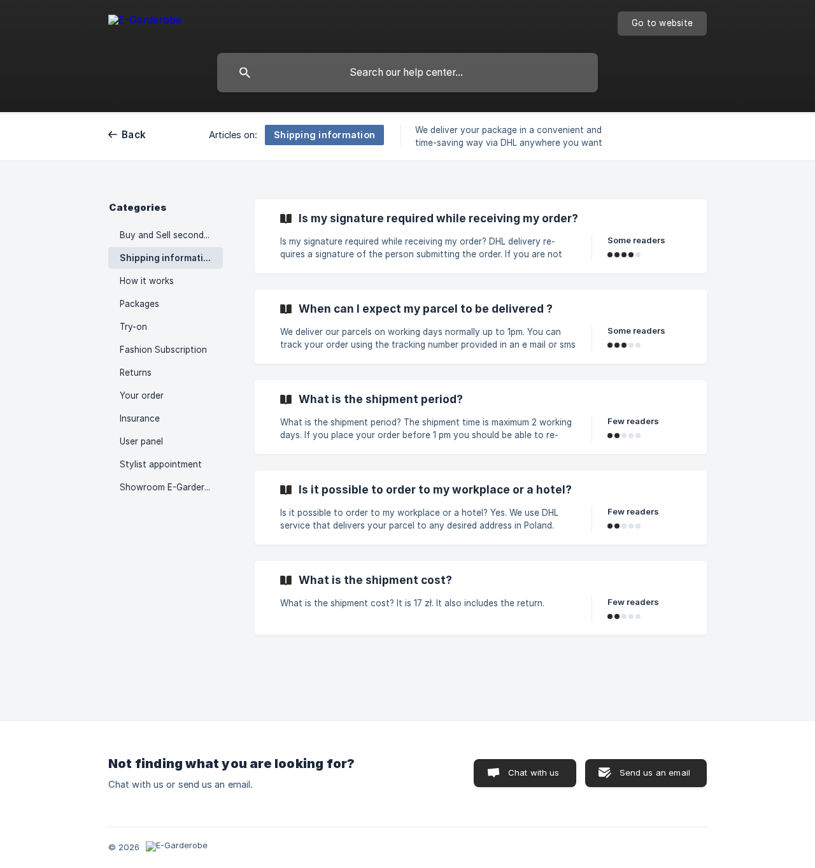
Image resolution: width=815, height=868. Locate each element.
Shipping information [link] (167, 258)
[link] (481, 236)
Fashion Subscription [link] (163, 350)
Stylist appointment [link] (161, 464)
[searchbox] (407, 72)
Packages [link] (139, 304)
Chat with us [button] (534, 772)
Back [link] (134, 135)
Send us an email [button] (655, 772)
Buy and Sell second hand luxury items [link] (171, 235)
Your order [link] (142, 395)
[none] (144, 21)
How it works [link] (147, 281)
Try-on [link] (133, 327)
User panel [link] (141, 441)
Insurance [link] (140, 418)
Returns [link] (136, 372)
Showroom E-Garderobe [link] (170, 487)
